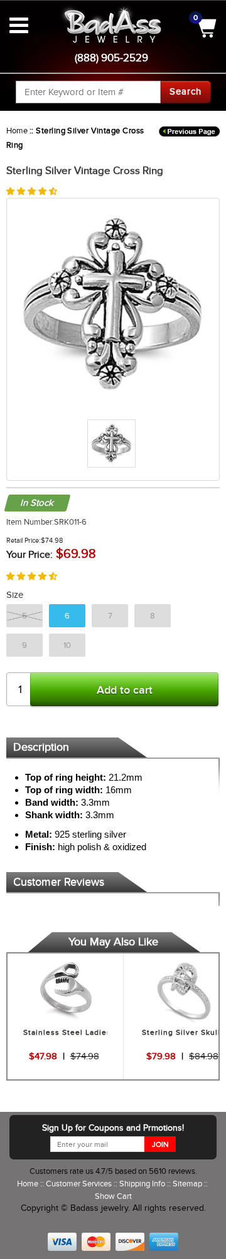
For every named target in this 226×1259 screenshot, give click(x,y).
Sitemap (188, 1183)
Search (186, 91)
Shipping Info (143, 1183)
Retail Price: (23, 540)
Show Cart (113, 1196)
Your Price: (29, 555)
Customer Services (80, 1183)
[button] (31, 191)
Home (17, 130)
